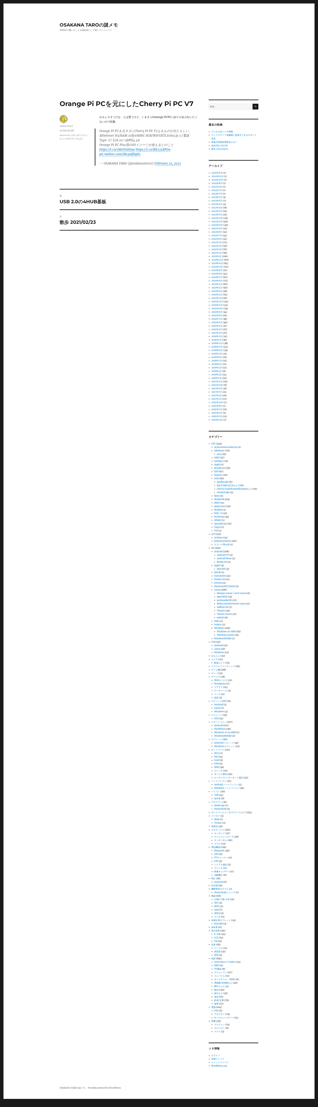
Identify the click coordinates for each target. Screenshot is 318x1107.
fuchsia (218, 582)
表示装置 (215, 930)
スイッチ (218, 770)
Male (216, 819)
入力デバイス (217, 829)
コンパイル (219, 975)
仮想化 (214, 826)
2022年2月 (216, 211)
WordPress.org (219, 1065)
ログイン (215, 1055)
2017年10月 (217, 385)
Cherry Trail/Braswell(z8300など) (234, 488)
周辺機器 (215, 847)
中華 (216, 795)
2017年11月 (217, 381)
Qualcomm (220, 506)
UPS (216, 861)
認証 (216, 697)
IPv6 (216, 753)
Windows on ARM (226, 631)
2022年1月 (216, 214)
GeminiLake (223, 492)
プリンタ (218, 868)
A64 (219, 454)
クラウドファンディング (223, 666)
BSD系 (217, 572)
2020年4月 (216, 287)
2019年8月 (216, 315)
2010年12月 (217, 419)
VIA (216, 530)
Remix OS (222, 562)
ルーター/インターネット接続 (228, 777)
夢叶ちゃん (219, 986)
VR (215, 941)
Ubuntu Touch (224, 614)
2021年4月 (216, 245)
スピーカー (219, 1028)
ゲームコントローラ (224, 836)
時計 (213, 878)
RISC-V (218, 513)
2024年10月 (217, 179)
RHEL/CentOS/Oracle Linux (231, 603)
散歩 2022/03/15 (219, 149)
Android (218, 551)
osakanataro (66, 126)
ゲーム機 (215, 669)
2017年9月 (216, 388)
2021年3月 (216, 249)
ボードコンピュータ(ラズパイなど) (228, 812)
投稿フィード (217, 1058)
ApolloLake (223, 482)
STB (213, 642)
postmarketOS (224, 600)
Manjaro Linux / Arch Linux (231, 593)
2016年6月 (216, 412)
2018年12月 (217, 343)
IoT (213, 534)
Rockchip (219, 516)
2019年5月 (216, 325)
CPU (73, 135)
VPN (216, 763)
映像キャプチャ (221, 871)
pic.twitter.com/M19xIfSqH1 (120, 154)
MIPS (217, 502)
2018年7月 (216, 360)
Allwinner (65, 135)
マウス (217, 843)
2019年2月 (216, 336)
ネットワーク (217, 749)
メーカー (215, 815)
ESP (216, 471)
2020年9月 (216, 270)
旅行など (218, 993)
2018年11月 (217, 346)
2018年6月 (216, 364)
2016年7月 (216, 409)
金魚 (216, 996)
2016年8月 (216, 406)
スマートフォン (218, 722)
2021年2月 (216, 252)
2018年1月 (216, 378)
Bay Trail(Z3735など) (228, 485)
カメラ (214, 659)
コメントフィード (220, 1062)
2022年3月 (216, 207)
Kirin (216, 495)
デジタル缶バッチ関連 (222, 131)
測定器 (217, 951)
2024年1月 (216, 190)
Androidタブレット (224, 742)
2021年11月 (217, 221)
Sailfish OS (222, 607)
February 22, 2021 (168, 163)
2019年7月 (216, 319)
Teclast (218, 822)
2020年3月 (216, 291)
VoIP (216, 760)
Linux (217, 589)
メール (217, 694)
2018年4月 (216, 371)
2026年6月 (217, 172)
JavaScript (219, 805)
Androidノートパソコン (226, 784)
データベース (220, 690)
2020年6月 (216, 280)
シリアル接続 (220, 864)
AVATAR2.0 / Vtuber (224, 962)
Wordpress (220, 683)
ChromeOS (219, 575)
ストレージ (216, 715)
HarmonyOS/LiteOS (224, 586)
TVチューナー (221, 857)
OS (212, 548)
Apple (217, 464)
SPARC (217, 520)
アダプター (219, 1014)
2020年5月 (216, 284)
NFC (216, 902)
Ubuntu (221, 610)
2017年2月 (216, 399)
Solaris (217, 624)
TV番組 (217, 969)
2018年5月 (216, 367)
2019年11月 (217, 305)
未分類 (214, 885)
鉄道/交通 (219, 1000)
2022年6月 (216, 200)
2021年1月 (216, 256)
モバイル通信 (220, 774)
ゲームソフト (220, 972)
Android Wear (224, 558)
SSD (216, 718)
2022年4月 (216, 204)
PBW (216, 965)
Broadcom (219, 468)
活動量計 (218, 875)
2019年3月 (216, 332)
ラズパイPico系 (221, 544)
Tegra (217, 527)
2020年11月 (217, 263)
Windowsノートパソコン (226, 788)
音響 (213, 1021)
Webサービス (220, 680)
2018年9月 (216, 353)
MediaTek (219, 499)
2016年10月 (217, 402)
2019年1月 (216, 339)
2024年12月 (217, 176)
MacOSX (221, 568)
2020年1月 (216, 298)
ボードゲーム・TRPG (224, 979)
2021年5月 (216, 242)
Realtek (218, 509)
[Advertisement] (159, 75)
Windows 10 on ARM (225, 732)
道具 (213, 944)
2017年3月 (216, 395)
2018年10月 (217, 350)
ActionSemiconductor (225, 447)
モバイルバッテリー (224, 1017)
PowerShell (220, 809)
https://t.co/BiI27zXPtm (153, 149)
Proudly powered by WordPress (104, 1087)
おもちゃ (215, 655)
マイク (217, 1031)
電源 (213, 1007)
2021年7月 (216, 235)
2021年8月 (216, 232)
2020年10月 (217, 266)
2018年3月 (216, 374)
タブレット (216, 739)
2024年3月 (216, 186)
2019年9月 (216, 312)
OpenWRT (222, 596)
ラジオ (217, 916)
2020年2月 (216, 294)
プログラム (216, 802)
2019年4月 (216, 329)
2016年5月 (216, 416)
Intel (216, 478)
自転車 (214, 927)
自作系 (217, 798)
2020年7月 (216, 277)
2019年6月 (216, 322)
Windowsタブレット (224, 746)
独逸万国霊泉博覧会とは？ (224, 142)
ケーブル (218, 948)
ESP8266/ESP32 (222, 541)
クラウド (218, 687)
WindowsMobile (222, 638)
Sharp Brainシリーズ (224, 892)
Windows (219, 628)
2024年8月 (216, 183)
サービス (215, 676)
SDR (216, 909)
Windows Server (225, 635)
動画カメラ (219, 662)
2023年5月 (216, 197)
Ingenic (218, 475)
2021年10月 (217, 225)
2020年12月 (217, 259)
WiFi (216, 767)
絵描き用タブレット (221, 920)
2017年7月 (216, 392)
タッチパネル (220, 840)
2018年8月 (216, 357)
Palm (216, 621)
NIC (216, 756)
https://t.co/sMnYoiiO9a (117, 149)
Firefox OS (219, 579)
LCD (216, 937)
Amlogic (218, 461)
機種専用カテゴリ (220, 889)
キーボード (219, 833)
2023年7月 (216, 193)
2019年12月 (217, 301)
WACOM (218, 923)
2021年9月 (216, 228)
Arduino (218, 537)
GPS (216, 854)
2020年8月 (216, 273)
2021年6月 (216, 239)
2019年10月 (217, 308)
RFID (216, 906)
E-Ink (217, 934)
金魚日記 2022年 (219, 145)
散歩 (216, 989)
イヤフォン (219, 1024)
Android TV (223, 555)
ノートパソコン (218, 781)
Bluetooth (219, 850)
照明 (216, 955)
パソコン (215, 791)
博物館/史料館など (223, 982)
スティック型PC (219, 701)
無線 (213, 895)
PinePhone (220, 729)
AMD (216, 457)
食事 (216, 1003)
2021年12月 (217, 218)
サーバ (214, 673)
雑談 (213, 958)
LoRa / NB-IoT (222, 899)
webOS (220, 617)
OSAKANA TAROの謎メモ (89, 25)
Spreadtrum (220, 523)
